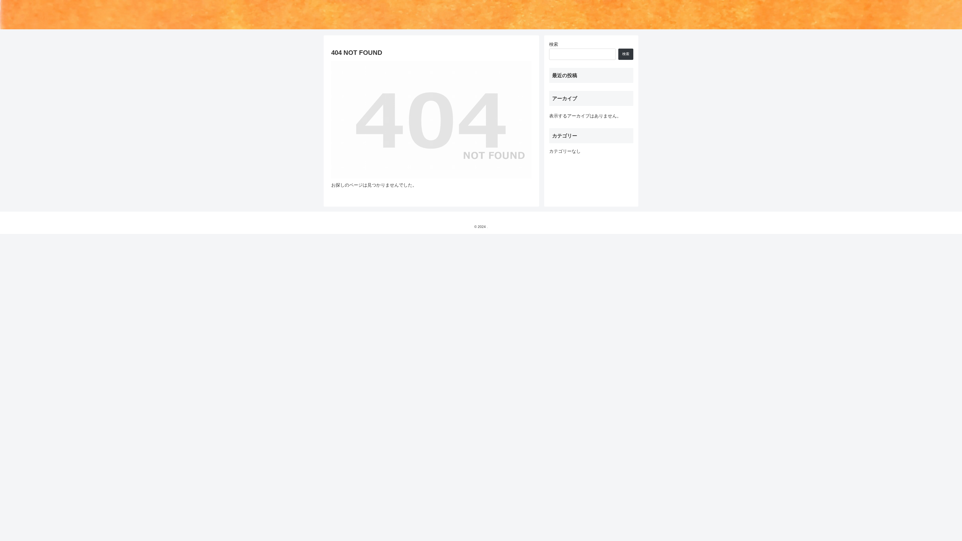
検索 (553, 44)
